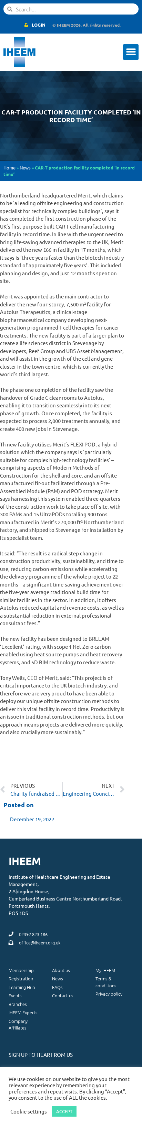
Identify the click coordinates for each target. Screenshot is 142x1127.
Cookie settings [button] (28, 1111)
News (25, 167)
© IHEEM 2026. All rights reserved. (86, 25)
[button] (131, 52)
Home (9, 167)
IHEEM (25, 861)
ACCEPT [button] (64, 1111)
